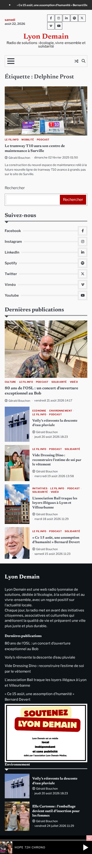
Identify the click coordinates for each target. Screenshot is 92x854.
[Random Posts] (76, 61)
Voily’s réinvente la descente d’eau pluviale (40, 657)
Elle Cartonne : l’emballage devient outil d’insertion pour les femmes (56, 811)
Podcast (43, 139)
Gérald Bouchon (19, 157)
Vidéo (74, 382)
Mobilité (27, 139)
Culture (10, 382)
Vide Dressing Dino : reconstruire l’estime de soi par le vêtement (56, 460)
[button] (86, 847)
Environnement (60, 410)
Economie (39, 410)
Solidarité (59, 382)
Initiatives (39, 488)
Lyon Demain (46, 36)
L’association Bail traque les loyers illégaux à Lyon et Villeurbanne (54, 503)
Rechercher (15, 188)
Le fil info (12, 139)
